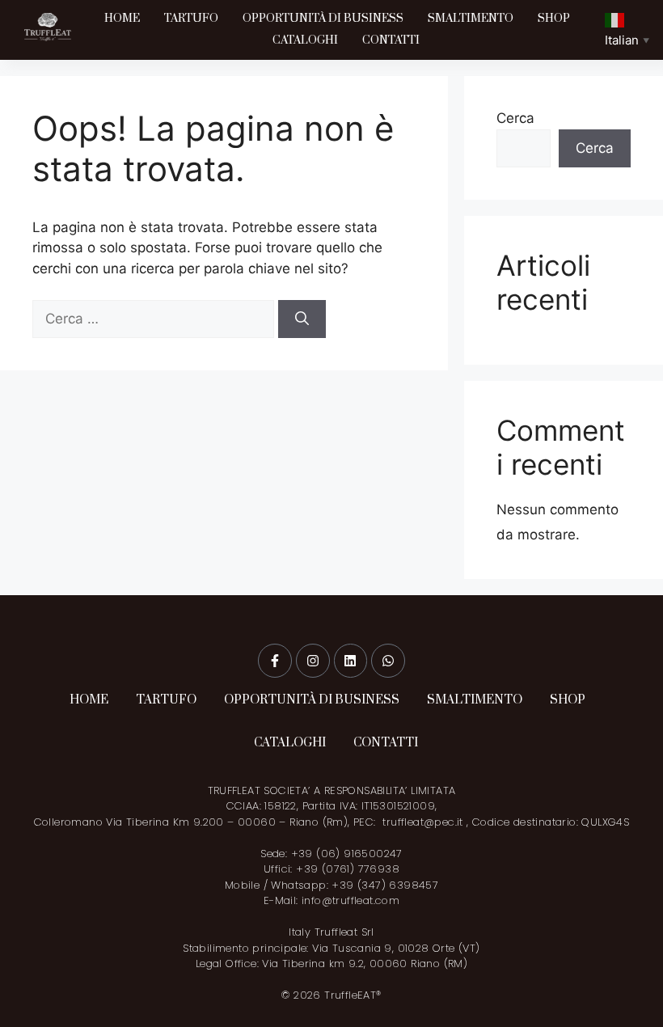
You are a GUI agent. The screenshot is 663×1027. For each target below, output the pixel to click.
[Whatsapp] (388, 661)
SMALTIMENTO (470, 18)
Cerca (515, 118)
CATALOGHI (305, 40)
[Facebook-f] (275, 661)
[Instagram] (313, 661)
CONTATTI (391, 40)
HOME (122, 18)
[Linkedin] (351, 661)
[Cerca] (302, 319)
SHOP (554, 18)
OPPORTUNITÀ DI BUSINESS (323, 18)
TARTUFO (191, 18)
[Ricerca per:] (155, 319)
